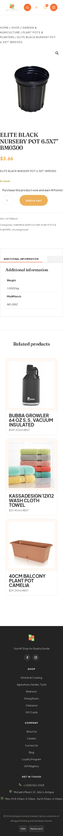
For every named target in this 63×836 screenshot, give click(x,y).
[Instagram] (35, 657)
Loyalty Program (31, 759)
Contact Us (31, 745)
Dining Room (31, 698)
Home (4, 27)
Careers (31, 738)
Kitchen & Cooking (31, 677)
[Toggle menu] (53, 7)
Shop (15, 27)
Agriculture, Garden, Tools (31, 684)
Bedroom (31, 691)
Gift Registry (31, 766)
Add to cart (33, 200)
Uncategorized (20, 229)
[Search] (27, 7)
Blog (31, 752)
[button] (57, 53)
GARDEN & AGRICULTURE (26, 224)
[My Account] (36, 7)
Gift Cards (32, 712)
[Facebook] (27, 657)
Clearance (31, 705)
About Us (31, 731)
